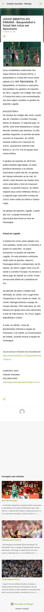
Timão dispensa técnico (11, 579)
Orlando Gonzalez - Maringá (19, 4)
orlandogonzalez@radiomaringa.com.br (21, 382)
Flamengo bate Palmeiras (11, 540)
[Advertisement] (22, 446)
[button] (4, 36)
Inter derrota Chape (9, 501)
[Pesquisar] (40, 4)
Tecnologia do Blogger (23, 604)
